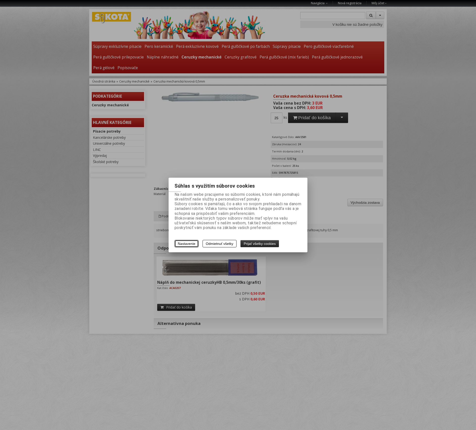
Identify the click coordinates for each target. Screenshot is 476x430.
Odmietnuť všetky (219, 244)
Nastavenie (186, 244)
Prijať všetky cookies (260, 244)
